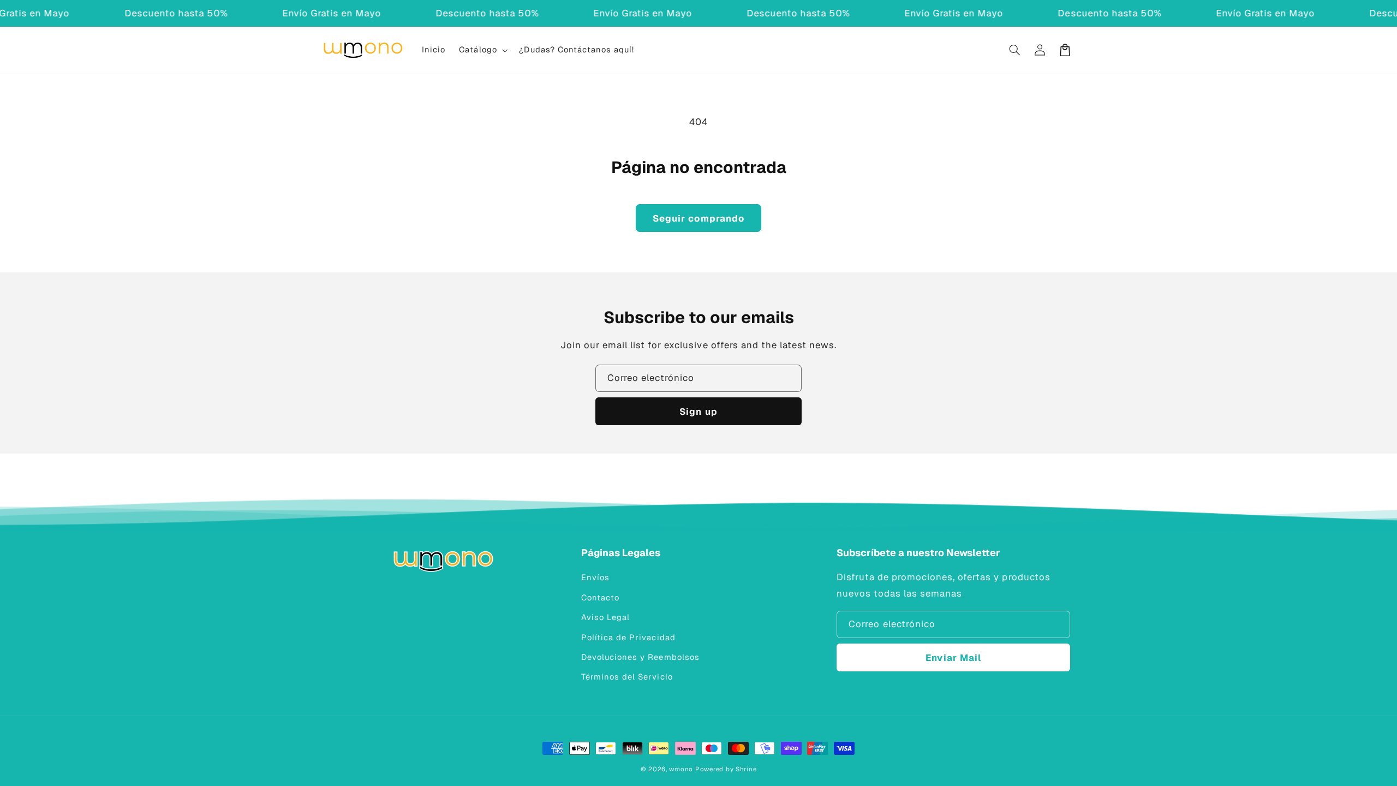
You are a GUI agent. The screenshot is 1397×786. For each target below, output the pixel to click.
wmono (681, 769)
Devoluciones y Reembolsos (640, 657)
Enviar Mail (953, 658)
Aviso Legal (605, 617)
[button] (482, 50)
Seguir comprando (698, 218)
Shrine (746, 769)
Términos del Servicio (626, 676)
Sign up (698, 412)
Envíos (595, 577)
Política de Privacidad (628, 637)
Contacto (600, 597)
